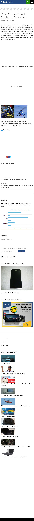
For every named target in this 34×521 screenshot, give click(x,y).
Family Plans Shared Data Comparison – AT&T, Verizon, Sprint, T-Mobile (17, 384)
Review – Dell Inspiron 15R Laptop (9, 436)
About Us (3, 342)
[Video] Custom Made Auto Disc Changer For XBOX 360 (15, 446)
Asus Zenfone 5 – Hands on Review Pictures (12, 395)
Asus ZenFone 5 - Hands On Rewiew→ (10, 292)
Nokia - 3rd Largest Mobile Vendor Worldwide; (13, 203)
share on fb (9, 157)
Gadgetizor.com (6, 2)
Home (11, 11)
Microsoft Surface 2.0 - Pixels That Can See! (13, 178)
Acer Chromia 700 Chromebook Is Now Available (13, 457)
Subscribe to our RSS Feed (11, 256)
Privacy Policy (5, 345)
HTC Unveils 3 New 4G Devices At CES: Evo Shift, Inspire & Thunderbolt (17, 185)
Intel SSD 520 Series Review (8, 416)
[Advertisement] (14, 53)
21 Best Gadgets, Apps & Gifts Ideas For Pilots (13, 373)
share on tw (10, 157)
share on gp (7, 157)
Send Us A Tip (4, 339)
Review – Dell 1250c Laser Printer (9, 426)
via (2, 130)
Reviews (16, 11)
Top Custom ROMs (6, 363)
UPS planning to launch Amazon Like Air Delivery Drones (15, 406)
